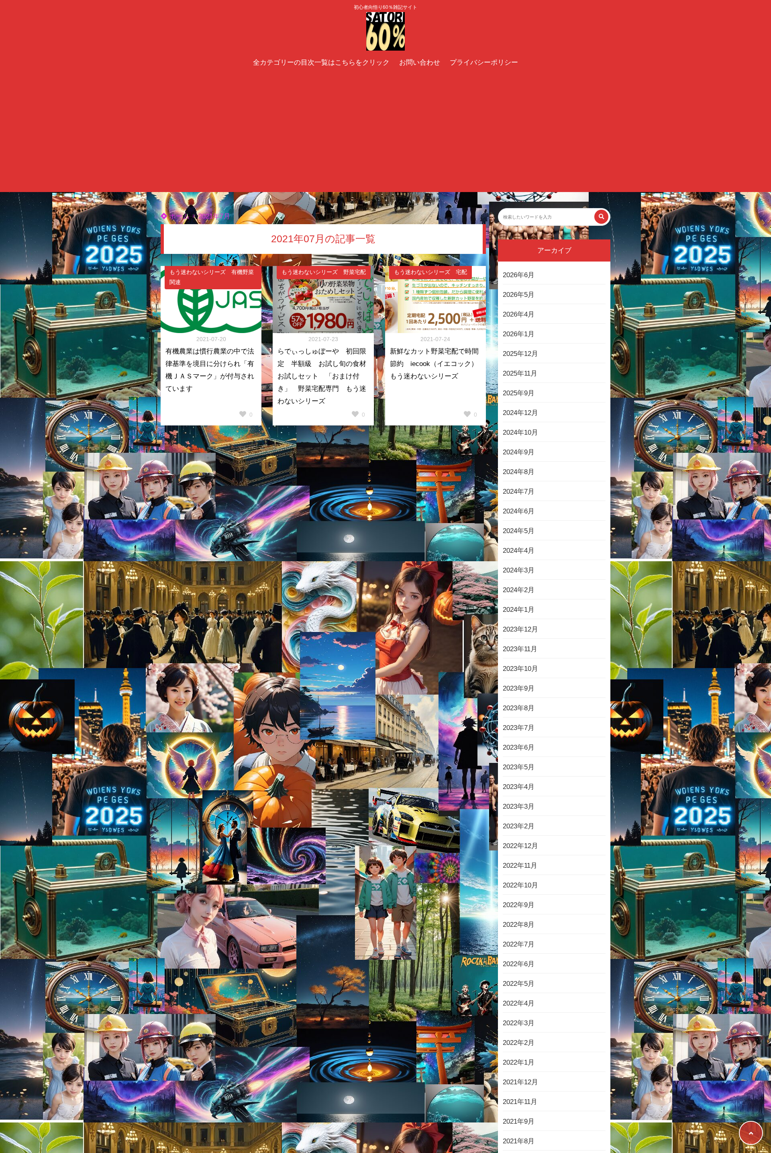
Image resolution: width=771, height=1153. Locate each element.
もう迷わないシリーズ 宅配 (430, 272)
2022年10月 (520, 885)
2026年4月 (518, 314)
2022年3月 (518, 1023)
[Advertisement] (385, 132)
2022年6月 (518, 964)
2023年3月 (518, 806)
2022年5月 (518, 983)
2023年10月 (520, 669)
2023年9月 (518, 688)
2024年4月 (518, 550)
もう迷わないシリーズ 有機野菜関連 (211, 277)
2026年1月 (518, 334)
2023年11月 (520, 649)
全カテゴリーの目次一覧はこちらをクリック (321, 62)
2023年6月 (518, 747)
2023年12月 (520, 629)
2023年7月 (518, 728)
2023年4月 (518, 787)
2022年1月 (518, 1062)
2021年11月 (520, 1102)
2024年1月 (518, 609)
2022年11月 (520, 865)
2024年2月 (518, 590)
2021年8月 (518, 1141)
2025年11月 (520, 373)
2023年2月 (518, 826)
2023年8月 (518, 708)
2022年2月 (518, 1043)
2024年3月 (518, 570)
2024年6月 (518, 511)
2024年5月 (518, 531)
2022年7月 (518, 944)
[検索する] (601, 217)
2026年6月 (518, 275)
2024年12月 (520, 413)
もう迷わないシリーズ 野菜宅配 (323, 272)
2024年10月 (520, 432)
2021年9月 (518, 1121)
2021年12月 (520, 1082)
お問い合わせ (419, 62)
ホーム (178, 216)
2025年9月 (518, 393)
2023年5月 (518, 767)
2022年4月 (518, 1003)
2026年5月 (518, 294)
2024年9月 (518, 452)
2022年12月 (520, 846)
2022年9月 (518, 905)
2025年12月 (520, 354)
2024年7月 (518, 491)
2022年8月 (518, 924)
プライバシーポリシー (484, 62)
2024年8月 (518, 472)
